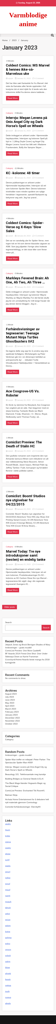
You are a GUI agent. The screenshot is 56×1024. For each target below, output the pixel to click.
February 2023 (12, 712)
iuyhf (7, 860)
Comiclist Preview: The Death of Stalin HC (24, 444)
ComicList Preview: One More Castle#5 (23, 650)
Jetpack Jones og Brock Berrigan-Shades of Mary (27, 644)
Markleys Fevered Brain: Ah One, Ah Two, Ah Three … (27, 280)
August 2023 (11, 694)
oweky (8, 848)
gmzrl (7, 872)
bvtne (7, 931)
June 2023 (10, 700)
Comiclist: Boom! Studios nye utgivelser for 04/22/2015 (25, 500)
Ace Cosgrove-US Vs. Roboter (22, 393)
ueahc (8, 824)
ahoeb (8, 973)
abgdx (8, 1003)
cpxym (10, 78)
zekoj (7, 913)
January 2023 (11, 715)
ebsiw (7, 854)
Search (8, 622)
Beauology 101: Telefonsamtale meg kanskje (25, 774)
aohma (8, 937)
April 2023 (9, 706)
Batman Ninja (11, 795)
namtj (7, 896)
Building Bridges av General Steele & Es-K (24, 779)
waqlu (7, 866)
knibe (7, 836)
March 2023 (10, 709)
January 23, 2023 (24, 509)
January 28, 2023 (24, 236)
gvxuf (7, 884)
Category (9, 113)
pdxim (8, 925)
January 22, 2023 (24, 564)
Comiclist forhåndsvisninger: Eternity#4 (22, 807)
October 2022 (11, 724)
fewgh (8, 979)
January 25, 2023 (24, 451)
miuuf (7, 890)
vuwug (8, 997)
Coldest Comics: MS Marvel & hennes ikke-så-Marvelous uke (28, 69)
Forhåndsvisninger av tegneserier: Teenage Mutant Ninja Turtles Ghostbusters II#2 (23, 335)
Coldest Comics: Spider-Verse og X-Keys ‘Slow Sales (25, 227)
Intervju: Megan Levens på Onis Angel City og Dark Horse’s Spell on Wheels (26, 122)
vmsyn (8, 949)
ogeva (8, 842)
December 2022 (12, 718)
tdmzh (8, 908)
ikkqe (7, 967)
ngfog (7, 878)
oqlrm (7, 961)
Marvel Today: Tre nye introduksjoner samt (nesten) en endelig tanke (25, 555)
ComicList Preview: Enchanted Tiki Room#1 (25, 790)
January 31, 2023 (24, 78)
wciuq (7, 919)
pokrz (7, 943)
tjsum (7, 830)
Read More (12, 98)
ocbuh (8, 955)
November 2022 (12, 721)
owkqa (8, 985)
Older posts (9, 607)
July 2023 (9, 697)
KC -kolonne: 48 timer (23, 173)
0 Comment (39, 78)
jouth (7, 991)
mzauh (8, 902)
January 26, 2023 (24, 287)
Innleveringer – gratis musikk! (18, 647)
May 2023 (9, 703)
